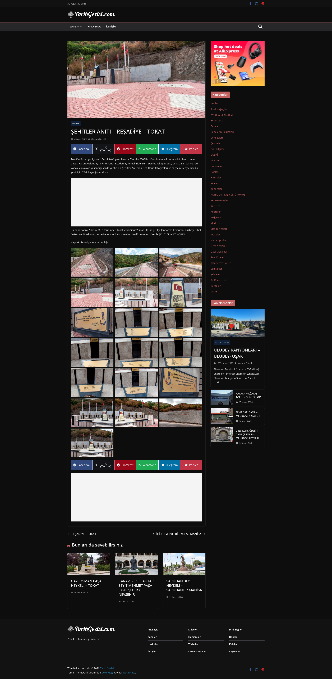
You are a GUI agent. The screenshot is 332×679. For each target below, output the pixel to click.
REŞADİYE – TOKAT (84, 534)
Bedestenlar (218, 120)
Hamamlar (217, 166)
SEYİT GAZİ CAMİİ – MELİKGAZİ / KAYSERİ (248, 414)
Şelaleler (216, 274)
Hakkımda (94, 26)
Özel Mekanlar (219, 251)
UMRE (214, 291)
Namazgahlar (218, 240)
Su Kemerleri (218, 280)
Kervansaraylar (219, 200)
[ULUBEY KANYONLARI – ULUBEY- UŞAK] (238, 323)
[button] (92, 262)
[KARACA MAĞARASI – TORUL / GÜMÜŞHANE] (222, 398)
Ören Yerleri (218, 246)
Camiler (215, 126)
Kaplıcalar (216, 189)
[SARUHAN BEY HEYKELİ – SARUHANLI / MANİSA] (184, 555)
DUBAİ (214, 154)
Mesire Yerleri (219, 228)
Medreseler (217, 223)
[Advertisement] (136, 202)
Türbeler (216, 285)
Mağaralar (217, 217)
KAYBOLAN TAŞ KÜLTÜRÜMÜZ (228, 194)
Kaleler (215, 183)
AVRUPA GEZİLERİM (222, 114)
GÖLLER (215, 160)
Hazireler (216, 177)
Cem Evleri (217, 137)
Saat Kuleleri (218, 257)
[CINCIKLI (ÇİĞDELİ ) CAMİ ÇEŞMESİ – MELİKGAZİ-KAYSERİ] (222, 437)
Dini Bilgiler (217, 149)
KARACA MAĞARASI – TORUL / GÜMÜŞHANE (248, 395)
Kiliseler (215, 206)
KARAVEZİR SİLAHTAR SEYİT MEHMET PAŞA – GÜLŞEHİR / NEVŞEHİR (136, 588)
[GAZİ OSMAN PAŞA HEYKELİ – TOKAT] (88, 555)
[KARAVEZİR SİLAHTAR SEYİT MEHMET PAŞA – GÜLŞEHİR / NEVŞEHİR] (136, 555)
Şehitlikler (216, 268)
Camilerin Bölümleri (222, 132)
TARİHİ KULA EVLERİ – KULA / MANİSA (176, 534)
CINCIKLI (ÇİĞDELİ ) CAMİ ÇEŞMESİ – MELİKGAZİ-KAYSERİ (247, 434)
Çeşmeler (216, 143)
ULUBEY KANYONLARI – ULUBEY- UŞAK (237, 353)
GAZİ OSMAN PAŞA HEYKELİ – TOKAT (86, 583)
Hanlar (214, 171)
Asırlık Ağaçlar (219, 109)
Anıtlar (75, 123)
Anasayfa (76, 26)
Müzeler (215, 234)
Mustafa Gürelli (98, 138)
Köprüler (216, 211)
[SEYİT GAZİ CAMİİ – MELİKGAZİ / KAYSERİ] (222, 416)
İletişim (111, 26)
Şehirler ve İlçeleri (221, 263)
